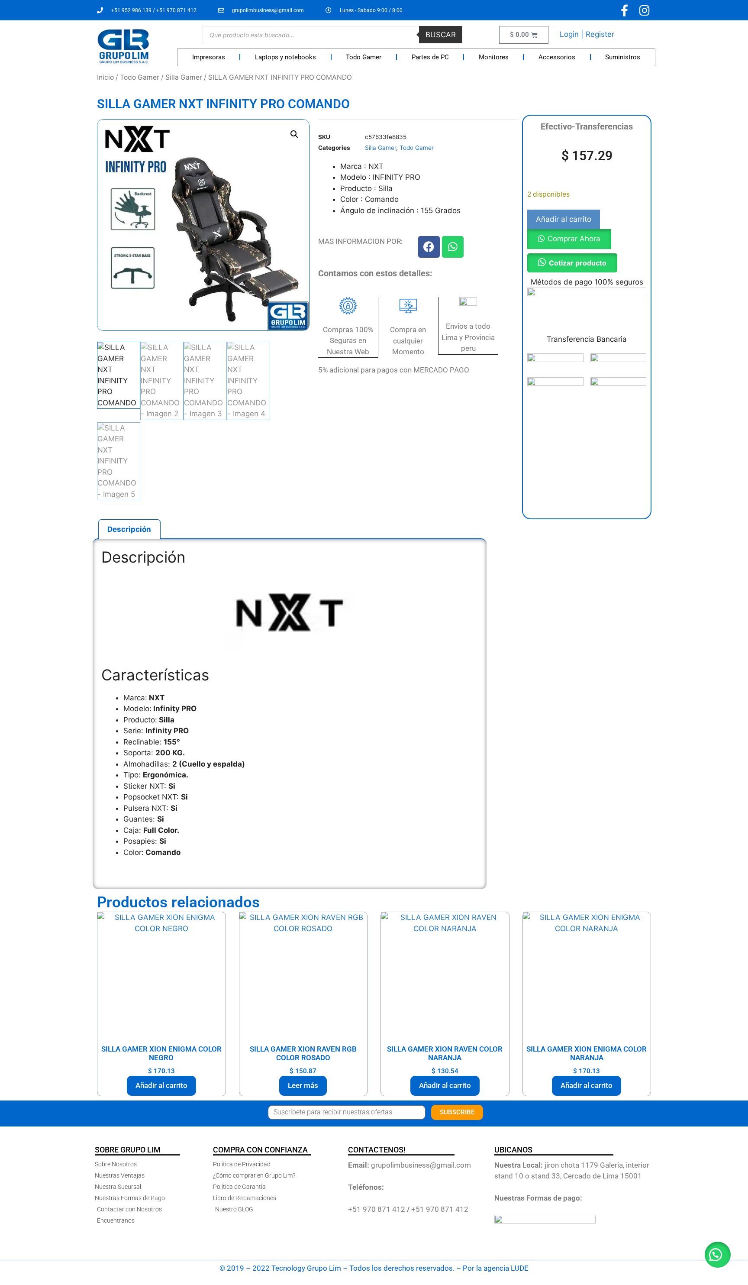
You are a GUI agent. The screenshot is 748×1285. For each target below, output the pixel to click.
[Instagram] (645, 10)
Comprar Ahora (574, 238)
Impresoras (208, 57)
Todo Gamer (363, 57)
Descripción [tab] (129, 529)
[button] (294, 134)
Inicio (105, 77)
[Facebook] (429, 247)
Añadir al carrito (563, 219)
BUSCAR (441, 34)
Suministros (622, 57)
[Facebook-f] (624, 10)
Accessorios (556, 57)
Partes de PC (430, 57)
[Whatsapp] (453, 247)
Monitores (494, 57)
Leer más (303, 1085)
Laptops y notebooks (285, 57)
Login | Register (587, 34)
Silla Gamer (183, 77)
